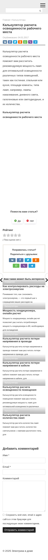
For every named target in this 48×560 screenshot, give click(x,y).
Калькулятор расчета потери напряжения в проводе (21, 340)
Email (7, 466)
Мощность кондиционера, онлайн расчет (19, 312)
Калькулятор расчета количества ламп (16, 416)
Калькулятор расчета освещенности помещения (19, 388)
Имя (6, 455)
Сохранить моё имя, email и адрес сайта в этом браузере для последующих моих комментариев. (22, 519)
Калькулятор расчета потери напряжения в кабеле (21, 364)
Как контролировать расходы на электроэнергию (23, 287)
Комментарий (11, 478)
